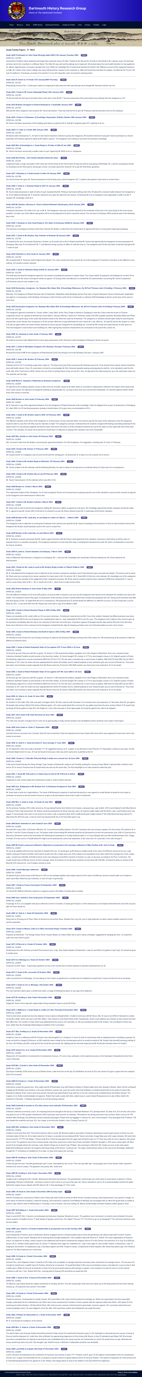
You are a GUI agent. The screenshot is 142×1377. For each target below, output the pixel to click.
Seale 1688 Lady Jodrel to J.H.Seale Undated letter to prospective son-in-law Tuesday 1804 (44, 1229)
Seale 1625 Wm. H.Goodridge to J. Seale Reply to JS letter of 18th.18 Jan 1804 (38, 145)
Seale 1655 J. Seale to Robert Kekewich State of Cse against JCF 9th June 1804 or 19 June (44, 672)
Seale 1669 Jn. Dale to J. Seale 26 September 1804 (27, 913)
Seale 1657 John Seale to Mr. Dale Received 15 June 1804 (30, 715)
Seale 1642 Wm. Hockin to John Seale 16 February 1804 (29, 436)
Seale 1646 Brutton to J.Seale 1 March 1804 (24, 487)
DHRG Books (37, 25)
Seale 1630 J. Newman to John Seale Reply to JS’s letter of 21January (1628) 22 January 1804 (45, 223)
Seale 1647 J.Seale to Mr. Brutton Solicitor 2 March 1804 (29, 502)
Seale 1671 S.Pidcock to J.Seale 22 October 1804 (26, 944)
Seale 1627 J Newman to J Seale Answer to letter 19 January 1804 (33, 173)
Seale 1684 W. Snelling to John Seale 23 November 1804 (29, 1158)
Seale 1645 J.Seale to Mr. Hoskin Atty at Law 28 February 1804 (32, 474)
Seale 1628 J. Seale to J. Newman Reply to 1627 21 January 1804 (33, 186)
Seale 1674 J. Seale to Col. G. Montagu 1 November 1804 (29, 985)
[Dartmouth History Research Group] (17, 10)
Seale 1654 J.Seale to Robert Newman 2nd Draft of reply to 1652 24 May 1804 (38, 632)
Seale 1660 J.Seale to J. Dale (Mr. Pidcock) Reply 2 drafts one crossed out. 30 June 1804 (43, 758)
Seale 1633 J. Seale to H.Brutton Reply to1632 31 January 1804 (32, 270)
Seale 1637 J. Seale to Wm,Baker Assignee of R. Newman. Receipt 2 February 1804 (40, 347)
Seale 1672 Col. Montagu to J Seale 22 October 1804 (28, 960)
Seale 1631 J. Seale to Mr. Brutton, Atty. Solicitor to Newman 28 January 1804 (38, 236)
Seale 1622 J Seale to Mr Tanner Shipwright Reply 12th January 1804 (34, 92)
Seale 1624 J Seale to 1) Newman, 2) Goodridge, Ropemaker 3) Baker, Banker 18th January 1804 (46, 117)
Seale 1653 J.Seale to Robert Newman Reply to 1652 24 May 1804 (33, 610)
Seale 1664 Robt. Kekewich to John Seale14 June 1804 (29, 823)
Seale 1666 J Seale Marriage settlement (22, 870)
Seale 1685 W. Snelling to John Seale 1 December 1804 (29, 1173)
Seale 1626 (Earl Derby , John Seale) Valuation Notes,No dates (32, 158)
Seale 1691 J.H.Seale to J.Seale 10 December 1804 (27, 1293)
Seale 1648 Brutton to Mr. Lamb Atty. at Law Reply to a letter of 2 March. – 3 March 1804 (42, 518)
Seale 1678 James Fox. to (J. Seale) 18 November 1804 (29, 1050)
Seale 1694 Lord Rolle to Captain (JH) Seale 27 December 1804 (32, 1349)
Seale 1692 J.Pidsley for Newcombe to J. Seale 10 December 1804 (33, 1315)
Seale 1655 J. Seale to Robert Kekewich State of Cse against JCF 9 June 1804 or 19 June (43, 647)
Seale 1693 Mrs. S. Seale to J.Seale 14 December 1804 (28, 1327)
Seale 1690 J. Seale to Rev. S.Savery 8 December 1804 (28, 1278)
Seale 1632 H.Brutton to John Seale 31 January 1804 (28, 254)
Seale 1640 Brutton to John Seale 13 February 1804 (27, 399)
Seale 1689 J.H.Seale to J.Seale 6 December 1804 (26, 1256)
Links (80, 25)
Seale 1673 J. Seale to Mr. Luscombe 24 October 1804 (28, 972)
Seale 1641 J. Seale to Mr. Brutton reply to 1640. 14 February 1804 (33, 415)
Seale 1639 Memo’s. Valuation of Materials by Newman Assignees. (33, 381)
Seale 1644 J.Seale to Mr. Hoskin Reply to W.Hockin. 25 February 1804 (35, 461)
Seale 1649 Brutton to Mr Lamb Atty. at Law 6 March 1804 (29, 533)
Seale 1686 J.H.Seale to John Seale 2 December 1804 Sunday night (34, 1192)
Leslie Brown (122, 1375)
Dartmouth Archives (52, 25)
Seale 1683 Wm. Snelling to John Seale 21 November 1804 (30, 1127)
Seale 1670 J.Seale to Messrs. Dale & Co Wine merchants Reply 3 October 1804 (39, 929)
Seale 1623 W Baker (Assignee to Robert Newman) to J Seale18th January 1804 (39, 105)
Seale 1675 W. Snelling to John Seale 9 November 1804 (29, 997)
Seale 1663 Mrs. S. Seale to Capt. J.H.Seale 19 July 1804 (29, 802)
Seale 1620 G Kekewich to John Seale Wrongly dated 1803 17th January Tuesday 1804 (42, 55)
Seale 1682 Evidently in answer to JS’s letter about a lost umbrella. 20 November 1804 (41, 1106)
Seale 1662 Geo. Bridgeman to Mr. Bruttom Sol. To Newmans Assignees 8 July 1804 (41, 786)
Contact (87, 25)
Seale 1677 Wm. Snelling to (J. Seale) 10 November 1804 (29, 1031)
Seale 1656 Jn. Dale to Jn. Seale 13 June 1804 (25, 696)
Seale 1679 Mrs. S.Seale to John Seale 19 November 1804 (30, 1065)
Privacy (120, 1372)
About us (20, 25)
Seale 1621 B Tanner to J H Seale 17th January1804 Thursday (32, 80)
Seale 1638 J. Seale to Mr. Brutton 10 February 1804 (27, 359)
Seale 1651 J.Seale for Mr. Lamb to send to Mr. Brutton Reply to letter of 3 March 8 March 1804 (45, 567)
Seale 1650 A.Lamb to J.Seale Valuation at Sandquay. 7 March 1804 (34, 552)
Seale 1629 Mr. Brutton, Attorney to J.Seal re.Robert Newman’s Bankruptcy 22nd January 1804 (45, 204)
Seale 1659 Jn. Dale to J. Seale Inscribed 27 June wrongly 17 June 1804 (36, 743)
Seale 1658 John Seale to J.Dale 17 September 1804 (27, 727)
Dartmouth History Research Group (57, 8)
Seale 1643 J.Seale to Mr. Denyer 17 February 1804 (27, 449)
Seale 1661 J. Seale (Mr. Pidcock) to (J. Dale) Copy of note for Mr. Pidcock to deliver (40, 774)
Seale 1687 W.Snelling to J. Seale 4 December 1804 (27, 1210)
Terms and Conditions (131, 1372)
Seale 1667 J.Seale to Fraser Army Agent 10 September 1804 (31, 885)
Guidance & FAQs (68, 25)
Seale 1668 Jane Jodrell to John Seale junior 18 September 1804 (33, 898)
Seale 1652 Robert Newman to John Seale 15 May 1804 (29, 589)
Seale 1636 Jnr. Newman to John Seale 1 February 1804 (29, 334)
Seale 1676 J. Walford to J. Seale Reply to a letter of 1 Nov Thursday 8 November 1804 (42, 1010)
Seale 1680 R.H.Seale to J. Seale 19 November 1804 (27, 1081)
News (28, 25)
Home (11, 25)
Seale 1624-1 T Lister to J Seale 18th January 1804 (27, 130)
